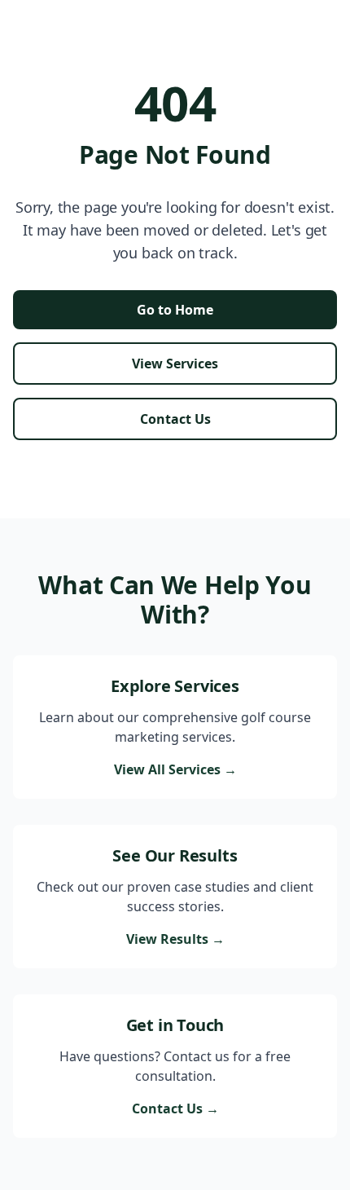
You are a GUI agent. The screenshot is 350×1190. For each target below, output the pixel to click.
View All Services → (175, 769)
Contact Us (175, 419)
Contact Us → (175, 1108)
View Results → (175, 939)
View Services (175, 363)
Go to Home (175, 310)
